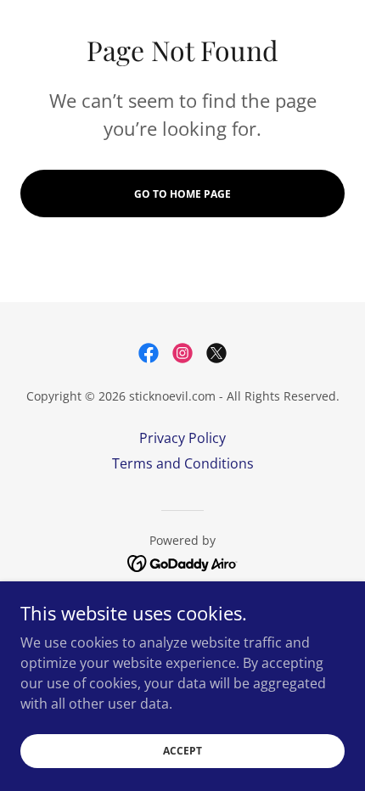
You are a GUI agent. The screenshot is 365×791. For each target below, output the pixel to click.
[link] (149, 353)
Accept (182, 750)
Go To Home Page (182, 194)
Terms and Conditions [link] (183, 463)
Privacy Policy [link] (182, 438)
